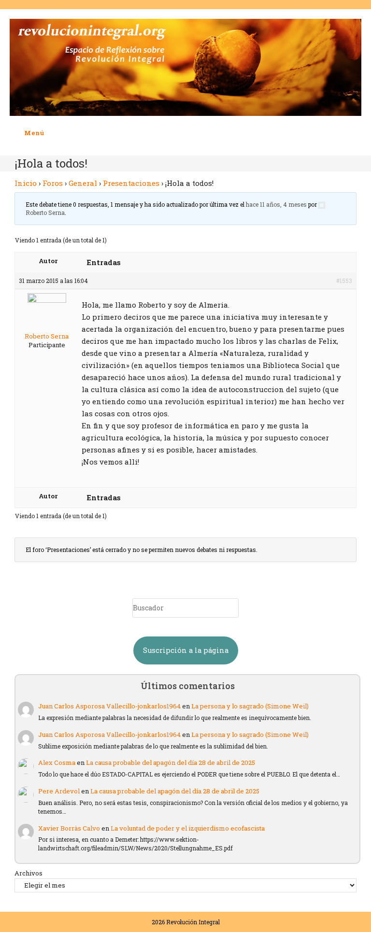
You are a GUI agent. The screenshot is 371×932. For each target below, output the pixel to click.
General (83, 183)
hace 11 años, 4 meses (276, 204)
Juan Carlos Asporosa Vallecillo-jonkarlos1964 (109, 706)
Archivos (28, 873)
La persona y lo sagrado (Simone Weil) (250, 706)
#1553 (344, 280)
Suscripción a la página (185, 650)
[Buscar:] (51, 133)
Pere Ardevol (59, 791)
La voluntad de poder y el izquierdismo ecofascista (188, 828)
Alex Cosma (56, 762)
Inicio (25, 183)
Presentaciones (131, 183)
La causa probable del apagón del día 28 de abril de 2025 (170, 762)
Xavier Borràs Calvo (69, 828)
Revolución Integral (193, 922)
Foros (53, 183)
